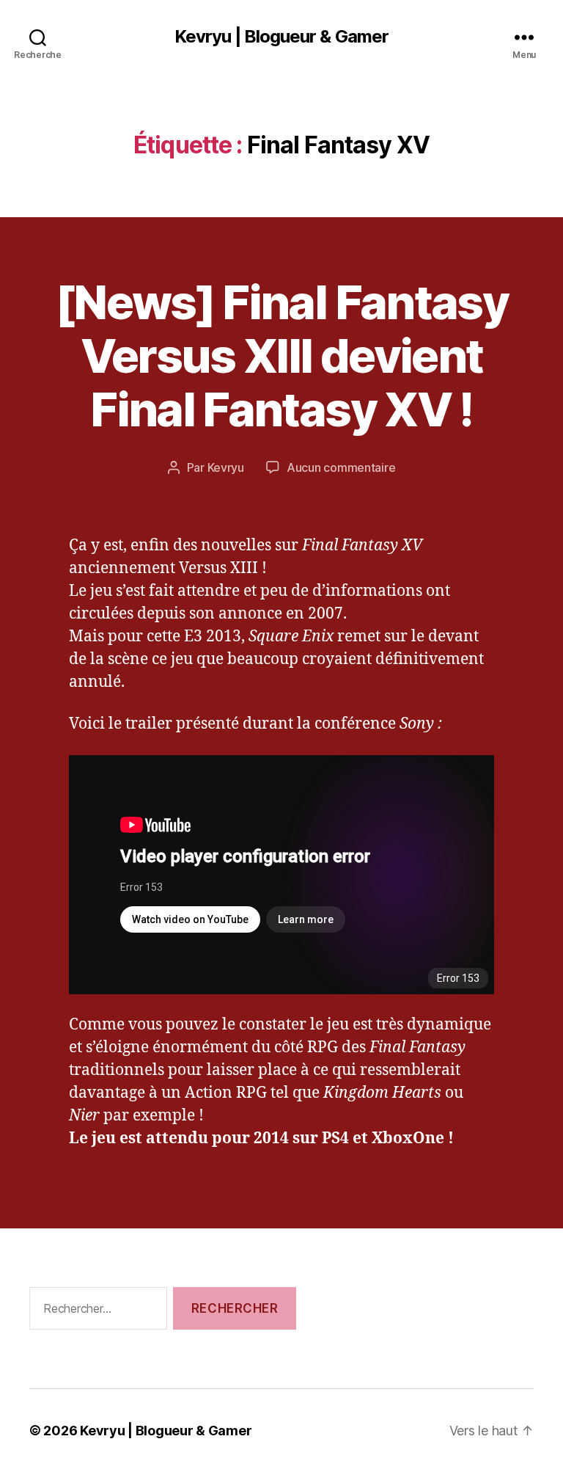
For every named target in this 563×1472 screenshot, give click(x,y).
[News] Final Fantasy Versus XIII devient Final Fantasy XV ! (281, 355)
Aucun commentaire (341, 467)
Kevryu (225, 467)
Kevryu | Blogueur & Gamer (281, 36)
